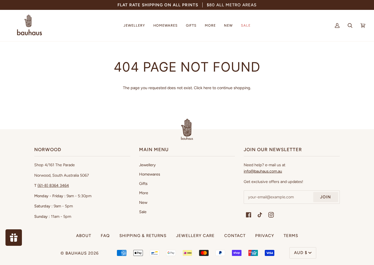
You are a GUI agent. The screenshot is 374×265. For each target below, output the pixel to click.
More (143, 192)
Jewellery (147, 164)
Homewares (149, 174)
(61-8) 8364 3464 (53, 185)
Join (325, 196)
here (207, 87)
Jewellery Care (195, 235)
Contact (235, 235)
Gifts (143, 183)
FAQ (105, 235)
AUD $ (300, 252)
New (143, 202)
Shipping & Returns (142, 235)
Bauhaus (76, 253)
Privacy (264, 235)
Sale (142, 211)
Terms (291, 235)
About (83, 235)
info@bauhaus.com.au (263, 171)
